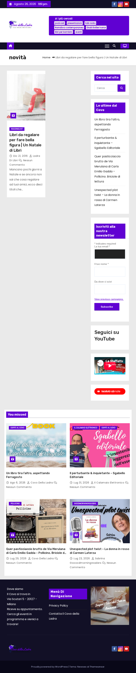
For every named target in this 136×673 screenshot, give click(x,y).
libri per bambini (63, 31)
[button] (115, 46)
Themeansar (97, 666)
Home (46, 57)
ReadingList (17, 129)
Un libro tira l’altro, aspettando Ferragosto (107, 124)
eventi (78, 31)
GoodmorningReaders (85, 503)
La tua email (102, 246)
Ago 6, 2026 (18, 482)
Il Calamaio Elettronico (85, 427)
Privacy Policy (58, 606)
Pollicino (15, 503)
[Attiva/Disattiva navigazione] (107, 46)
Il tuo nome (101, 264)
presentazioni (74, 23)
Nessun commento (19, 487)
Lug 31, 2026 (82, 482)
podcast (59, 23)
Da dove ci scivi (103, 281)
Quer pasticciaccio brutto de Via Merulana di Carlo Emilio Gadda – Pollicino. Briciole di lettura (35, 552)
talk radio (90, 23)
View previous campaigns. (109, 299)
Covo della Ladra (42, 482)
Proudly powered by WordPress (49, 666)
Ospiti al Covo (17, 427)
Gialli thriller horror (96, 27)
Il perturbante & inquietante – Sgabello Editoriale (107, 143)
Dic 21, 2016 (21, 156)
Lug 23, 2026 (82, 558)
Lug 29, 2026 (18, 558)
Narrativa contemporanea (69, 27)
